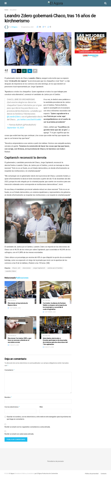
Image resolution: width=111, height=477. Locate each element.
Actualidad (13, 10)
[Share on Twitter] (19, 71)
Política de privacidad (91, 473)
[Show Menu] (6, 3)
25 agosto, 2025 (49, 347)
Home (6, 10)
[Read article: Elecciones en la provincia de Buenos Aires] (20, 292)
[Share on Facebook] (13, 71)
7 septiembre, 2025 (15, 308)
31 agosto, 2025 (14, 345)
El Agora (12, 473)
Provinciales (12, 300)
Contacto (103, 473)
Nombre (8, 397)
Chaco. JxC (16, 268)
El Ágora (14, 27)
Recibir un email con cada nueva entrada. (19, 434)
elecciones (27, 268)
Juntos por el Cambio (54, 268)
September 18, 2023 (15, 128)
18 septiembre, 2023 (27, 27)
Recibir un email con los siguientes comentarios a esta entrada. (27, 427)
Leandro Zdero (11, 271)
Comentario (10, 370)
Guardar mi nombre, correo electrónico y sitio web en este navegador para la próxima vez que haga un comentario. (39, 418)
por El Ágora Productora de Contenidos (46, 473)
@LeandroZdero (14, 117)
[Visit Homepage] (55, 3)
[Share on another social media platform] (35, 71)
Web (41, 407)
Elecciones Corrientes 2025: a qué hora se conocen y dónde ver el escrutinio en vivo (19, 340)
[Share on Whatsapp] (24, 71)
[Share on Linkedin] (29, 71)
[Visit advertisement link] (90, 45)
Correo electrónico (12, 407)
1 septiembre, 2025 (50, 312)
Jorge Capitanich (39, 268)
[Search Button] (105, 3)
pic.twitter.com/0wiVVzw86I (29, 119)
